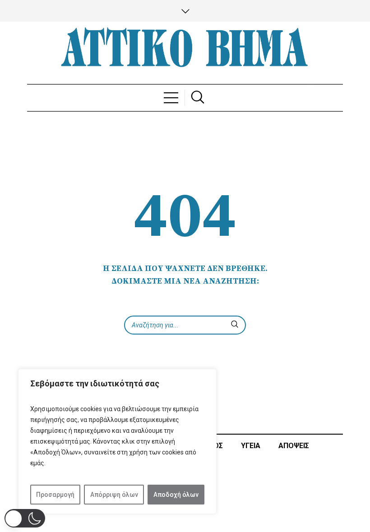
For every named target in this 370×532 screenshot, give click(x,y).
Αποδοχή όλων (176, 494)
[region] (117, 441)
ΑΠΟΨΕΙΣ (293, 445)
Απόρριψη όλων (114, 494)
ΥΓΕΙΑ (250, 445)
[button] (25, 518)
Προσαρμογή (55, 494)
